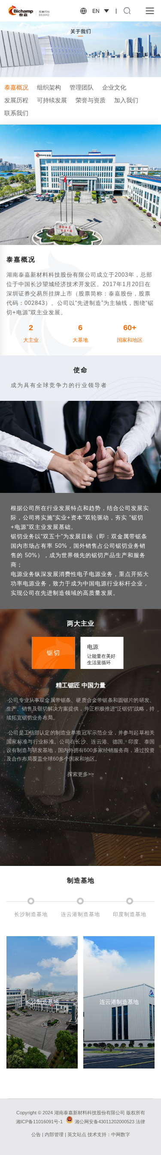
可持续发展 (52, 100)
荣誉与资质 (91, 100)
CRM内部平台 (35, 1084)
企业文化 (114, 87)
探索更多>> (80, 774)
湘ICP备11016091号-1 (39, 1121)
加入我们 (126, 100)
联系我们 (16, 113)
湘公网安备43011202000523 (104, 1121)
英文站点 (76, 1134)
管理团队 (82, 87)
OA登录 (35, 1071)
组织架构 (49, 87)
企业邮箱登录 (35, 1097)
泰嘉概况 (16, 87)
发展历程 (16, 100)
